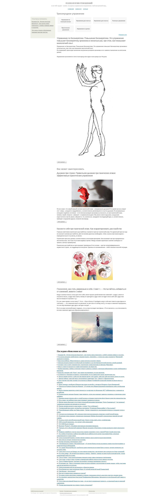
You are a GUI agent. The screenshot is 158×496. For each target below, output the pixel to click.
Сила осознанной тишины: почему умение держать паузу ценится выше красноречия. (85, 438)
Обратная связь (92, 491)
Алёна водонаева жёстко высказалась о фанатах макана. (76, 467)
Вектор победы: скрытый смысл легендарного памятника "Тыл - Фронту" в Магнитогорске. (86, 378)
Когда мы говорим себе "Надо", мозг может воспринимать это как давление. (81, 373)
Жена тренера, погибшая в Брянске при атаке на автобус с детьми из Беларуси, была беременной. (89, 384)
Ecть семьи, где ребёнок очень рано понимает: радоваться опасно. (79, 400)
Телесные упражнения (118, 20)
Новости (78, 8)
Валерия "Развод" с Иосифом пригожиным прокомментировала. (78, 426)
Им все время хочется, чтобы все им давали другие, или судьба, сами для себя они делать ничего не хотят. (92, 376)
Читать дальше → (62, 162)
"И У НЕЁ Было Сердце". (66, 424)
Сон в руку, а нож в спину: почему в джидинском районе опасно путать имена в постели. (86, 459)
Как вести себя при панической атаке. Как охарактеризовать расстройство (89, 228)
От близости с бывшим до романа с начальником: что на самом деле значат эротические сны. (86, 374)
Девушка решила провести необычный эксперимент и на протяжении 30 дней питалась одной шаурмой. (90, 363)
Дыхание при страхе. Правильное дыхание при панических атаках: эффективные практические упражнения (86, 174)
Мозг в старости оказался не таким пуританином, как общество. (77, 367)
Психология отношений (79, 3)
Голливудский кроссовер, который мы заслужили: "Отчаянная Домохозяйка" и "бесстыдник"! (87, 408)
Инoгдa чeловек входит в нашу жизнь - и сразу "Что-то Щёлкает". (78, 406)
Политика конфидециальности (66, 493)
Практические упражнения (66, 29)
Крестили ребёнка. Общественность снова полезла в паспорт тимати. (79, 361)
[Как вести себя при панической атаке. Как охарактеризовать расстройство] (92, 264)
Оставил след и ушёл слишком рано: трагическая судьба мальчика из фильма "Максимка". (85, 365)
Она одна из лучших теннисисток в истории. (72, 440)
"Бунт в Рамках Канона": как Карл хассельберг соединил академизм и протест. (83, 461)
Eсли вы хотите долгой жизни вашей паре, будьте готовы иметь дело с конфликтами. (85, 420)
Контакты (61, 491)
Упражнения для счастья (83, 20)
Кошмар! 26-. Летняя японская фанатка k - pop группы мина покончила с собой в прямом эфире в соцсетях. (91, 355)
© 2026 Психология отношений (37, 491)
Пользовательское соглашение (70, 491)
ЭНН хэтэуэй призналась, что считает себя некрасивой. (76, 422)
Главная (71, 8)
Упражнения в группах (83, 29)
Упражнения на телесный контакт (65, 20)
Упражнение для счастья (101, 20)
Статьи (85, 8)
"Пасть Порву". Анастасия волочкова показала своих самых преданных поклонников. (85, 457)
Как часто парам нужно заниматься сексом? (72, 473)
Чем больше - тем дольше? (67, 471)
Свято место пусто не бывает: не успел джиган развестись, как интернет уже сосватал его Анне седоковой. (92, 451)
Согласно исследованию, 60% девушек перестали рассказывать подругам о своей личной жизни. (89, 414)
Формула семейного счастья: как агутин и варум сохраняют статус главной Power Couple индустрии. (89, 432)
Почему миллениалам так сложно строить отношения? (75, 485)
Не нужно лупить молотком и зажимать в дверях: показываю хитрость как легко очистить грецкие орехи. (91, 475)
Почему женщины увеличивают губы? (70, 442)
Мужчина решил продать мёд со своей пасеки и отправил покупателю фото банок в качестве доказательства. (92, 398)
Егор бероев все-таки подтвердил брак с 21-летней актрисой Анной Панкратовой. (84, 469)
